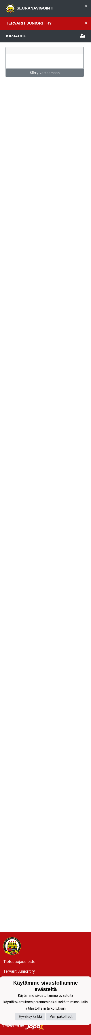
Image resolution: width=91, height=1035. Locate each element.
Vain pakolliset (61, 1016)
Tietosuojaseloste (19, 961)
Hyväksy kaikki (30, 1016)
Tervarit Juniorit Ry (46, 23)
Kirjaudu (16, 36)
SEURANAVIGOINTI (52, 7)
